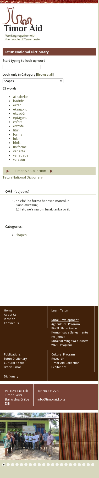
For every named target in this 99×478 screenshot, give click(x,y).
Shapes (21, 235)
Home (8, 310)
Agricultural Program (65, 324)
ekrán (17, 105)
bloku (17, 143)
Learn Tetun (59, 310)
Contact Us (11, 323)
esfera (18, 122)
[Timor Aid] (22, 24)
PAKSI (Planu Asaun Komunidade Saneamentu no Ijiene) (69, 332)
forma (17, 134)
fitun (16, 130)
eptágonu (20, 117)
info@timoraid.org (51, 399)
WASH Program (61, 345)
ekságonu (20, 109)
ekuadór (19, 113)
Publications (12, 354)
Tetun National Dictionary (23, 177)
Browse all (45, 74)
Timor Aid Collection (30, 170)
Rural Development (65, 320)
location (9, 319)
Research (57, 358)
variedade (20, 155)
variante (19, 151)
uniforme (20, 147)
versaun (19, 159)
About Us (10, 314)
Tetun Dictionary (15, 358)
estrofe (18, 126)
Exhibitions (58, 367)
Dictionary (11, 376)
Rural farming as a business (69, 341)
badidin (19, 101)
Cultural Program (63, 354)
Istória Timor (12, 367)
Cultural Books (14, 363)
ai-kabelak (20, 97)
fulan (16, 138)
